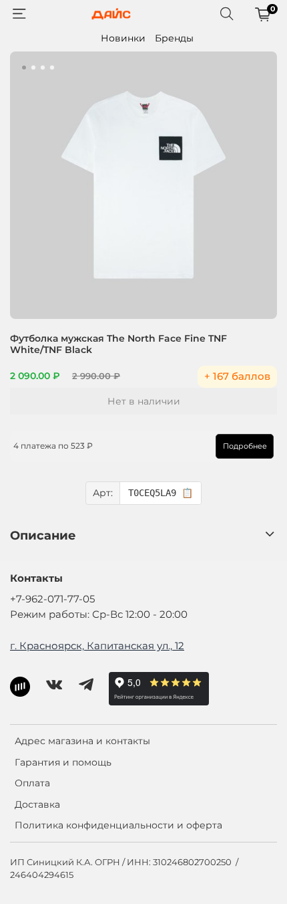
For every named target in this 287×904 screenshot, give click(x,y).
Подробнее (245, 446)
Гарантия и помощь (63, 762)
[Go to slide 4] (52, 68)
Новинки (123, 38)
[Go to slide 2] (33, 68)
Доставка (37, 804)
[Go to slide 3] (43, 68)
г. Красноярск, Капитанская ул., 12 (97, 645)
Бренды (174, 38)
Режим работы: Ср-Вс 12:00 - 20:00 (99, 614)
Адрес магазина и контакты (82, 741)
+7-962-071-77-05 (52, 598)
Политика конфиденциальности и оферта (118, 825)
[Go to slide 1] (24, 68)
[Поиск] (227, 14)
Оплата (32, 783)
